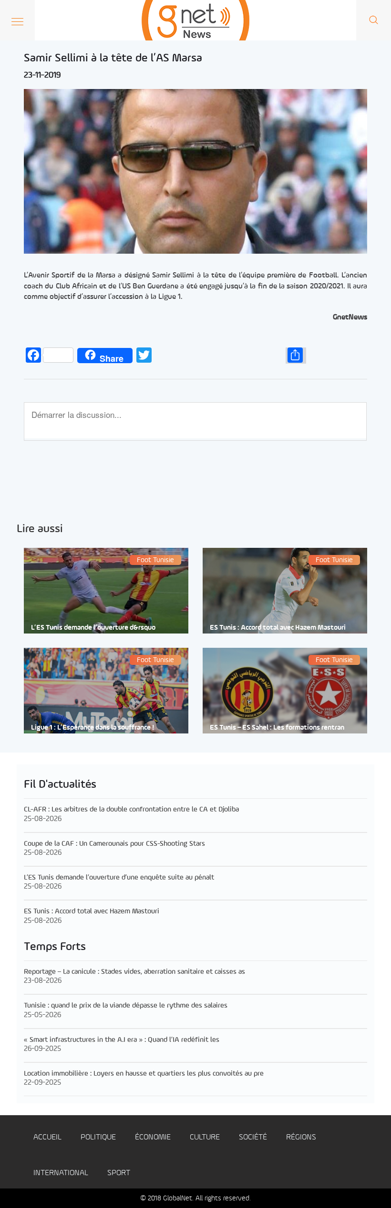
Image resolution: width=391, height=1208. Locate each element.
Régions (301, 1137)
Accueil (47, 1137)
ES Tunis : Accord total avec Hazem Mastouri (278, 628)
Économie (153, 1137)
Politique (98, 1137)
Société (253, 1137)
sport (118, 1173)
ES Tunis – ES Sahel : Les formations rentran (277, 728)
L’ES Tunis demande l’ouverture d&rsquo (93, 628)
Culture (205, 1137)
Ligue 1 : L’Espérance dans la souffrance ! (92, 728)
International (60, 1173)
